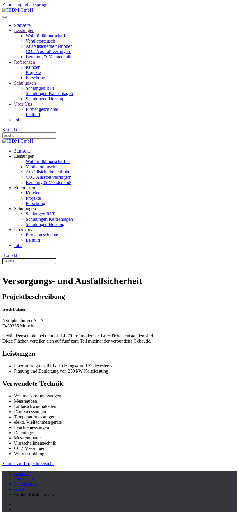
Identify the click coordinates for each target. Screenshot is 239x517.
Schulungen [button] (25, 208)
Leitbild (33, 114)
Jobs (18, 119)
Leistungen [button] (24, 156)
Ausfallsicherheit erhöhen (49, 46)
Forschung (35, 77)
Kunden (33, 67)
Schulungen (25, 82)
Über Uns (23, 103)
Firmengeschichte (42, 109)
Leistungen (24, 30)
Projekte (33, 72)
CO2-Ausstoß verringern (48, 51)
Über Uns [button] (23, 229)
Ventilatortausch (40, 40)
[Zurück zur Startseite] (17, 10)
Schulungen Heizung (45, 98)
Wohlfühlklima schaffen (48, 35)
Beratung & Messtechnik (48, 56)
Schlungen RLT (40, 88)
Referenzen (24, 61)
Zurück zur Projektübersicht (28, 463)
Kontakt (9, 129)
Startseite (22, 25)
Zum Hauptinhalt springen (26, 4)
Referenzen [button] (24, 187)
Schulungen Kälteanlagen (49, 93)
